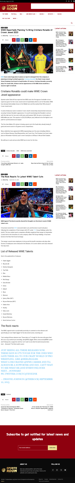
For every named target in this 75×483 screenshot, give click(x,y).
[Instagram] (69, 1)
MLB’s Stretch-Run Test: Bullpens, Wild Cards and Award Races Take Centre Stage (61, 35)
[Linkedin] (30, 40)
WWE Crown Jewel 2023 (26, 150)
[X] (71, 1)
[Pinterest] (14, 40)
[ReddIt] (35, 40)
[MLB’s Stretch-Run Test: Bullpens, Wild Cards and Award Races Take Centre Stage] (71, 34)
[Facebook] (66, 1)
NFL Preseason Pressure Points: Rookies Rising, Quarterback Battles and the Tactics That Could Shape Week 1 (61, 43)
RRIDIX (2, 481)
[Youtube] (74, 1)
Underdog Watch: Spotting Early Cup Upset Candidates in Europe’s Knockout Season (61, 61)
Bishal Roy (5, 35)
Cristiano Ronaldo (29, 79)
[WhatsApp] (22, 40)
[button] (71, 23)
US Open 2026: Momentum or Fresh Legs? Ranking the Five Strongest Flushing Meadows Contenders (61, 52)
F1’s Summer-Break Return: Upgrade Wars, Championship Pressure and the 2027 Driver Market (61, 69)
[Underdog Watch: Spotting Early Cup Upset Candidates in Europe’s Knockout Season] (71, 60)
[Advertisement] (52, 6)
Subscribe (52, 447)
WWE (2, 27)
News (6, 27)
